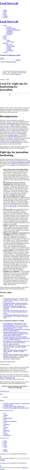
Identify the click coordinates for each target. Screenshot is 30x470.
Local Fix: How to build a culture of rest (13, 406)
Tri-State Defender (15, 141)
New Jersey (10, 44)
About (5, 14)
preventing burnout (13, 135)
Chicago (9, 47)
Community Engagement (13, 30)
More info (18, 74)
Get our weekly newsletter (7, 458)
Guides (5, 11)
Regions (5, 16)
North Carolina (11, 46)
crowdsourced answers (12, 123)
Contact (5, 17)
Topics (5, 10)
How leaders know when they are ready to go (15, 310)
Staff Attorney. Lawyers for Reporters (13, 341)
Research (9, 34)
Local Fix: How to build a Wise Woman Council (16, 408)
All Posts (9, 27)
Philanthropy (10, 33)
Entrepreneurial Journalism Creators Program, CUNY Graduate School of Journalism (15, 333)
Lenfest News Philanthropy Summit (20, 162)
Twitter (5, 449)
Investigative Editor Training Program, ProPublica (16, 329)
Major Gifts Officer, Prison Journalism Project (15, 350)
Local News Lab (9, 3)
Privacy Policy (10, 41)
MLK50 (3, 141)
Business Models (11, 28)
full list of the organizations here (14, 376)
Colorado (9, 49)
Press (4, 13)
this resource (13, 206)
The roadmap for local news (10, 298)
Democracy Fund (14, 55)
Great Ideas (10, 31)
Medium (5, 451)
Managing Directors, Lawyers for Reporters (14, 345)
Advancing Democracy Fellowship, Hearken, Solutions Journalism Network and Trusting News (16, 337)
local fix (5, 397)
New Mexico (10, 50)
